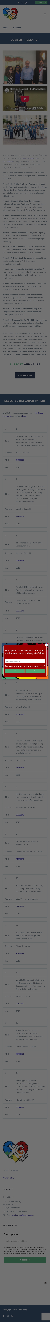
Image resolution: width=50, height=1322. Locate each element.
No (35, 670)
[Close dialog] (46, 644)
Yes (15, 670)
